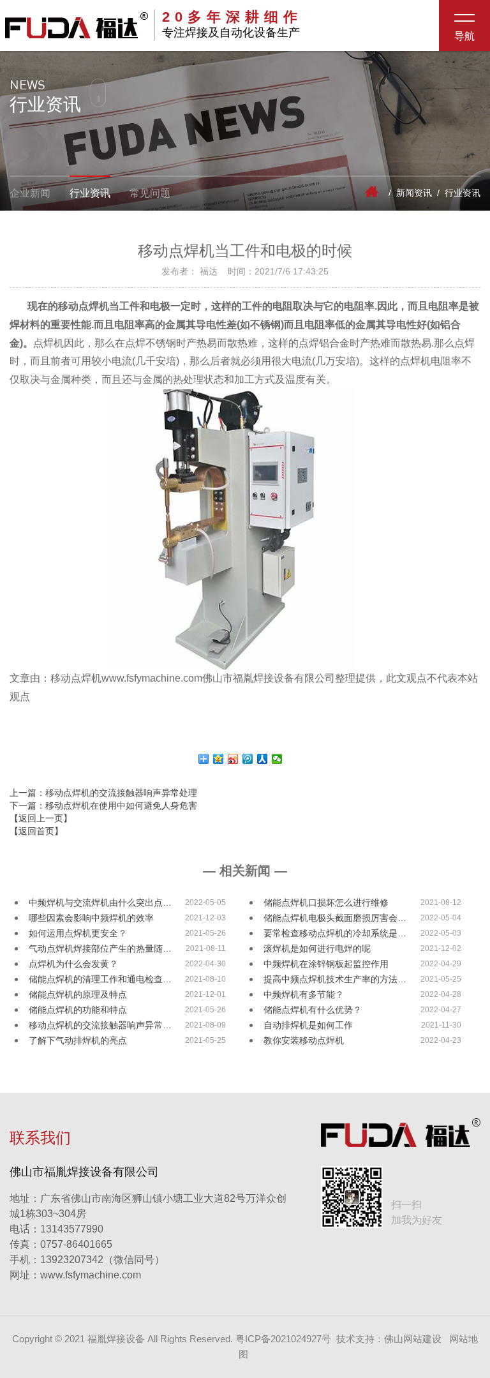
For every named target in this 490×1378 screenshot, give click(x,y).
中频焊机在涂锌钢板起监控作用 (326, 964)
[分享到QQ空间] (218, 759)
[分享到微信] (277, 759)
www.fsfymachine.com (75, 1274)
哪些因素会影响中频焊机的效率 (91, 918)
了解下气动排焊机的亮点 (78, 1040)
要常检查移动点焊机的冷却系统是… (335, 933)
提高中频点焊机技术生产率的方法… (335, 979)
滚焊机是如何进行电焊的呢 (317, 948)
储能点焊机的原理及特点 (78, 994)
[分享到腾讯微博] (247, 759)
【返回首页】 (36, 831)
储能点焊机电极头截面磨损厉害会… (335, 918)
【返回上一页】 (41, 818)
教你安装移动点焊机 (304, 1040)
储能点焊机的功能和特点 (78, 1010)
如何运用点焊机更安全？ (78, 933)
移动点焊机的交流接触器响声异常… (100, 1025)
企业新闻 (30, 193)
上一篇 (103, 793)
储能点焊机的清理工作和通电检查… (100, 979)
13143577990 (56, 1229)
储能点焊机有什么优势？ (313, 1010)
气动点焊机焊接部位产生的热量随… (100, 948)
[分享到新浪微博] (233, 759)
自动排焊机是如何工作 (308, 1025)
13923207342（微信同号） (102, 1259)
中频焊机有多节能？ (304, 994)
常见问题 (150, 193)
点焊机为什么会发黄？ (73, 964)
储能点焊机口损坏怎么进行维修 (326, 902)
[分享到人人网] (262, 759)
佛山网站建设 (413, 1338)
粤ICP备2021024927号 (283, 1338)
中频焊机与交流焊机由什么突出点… (100, 902)
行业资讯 (90, 193)
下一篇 (103, 805)
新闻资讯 (414, 193)
